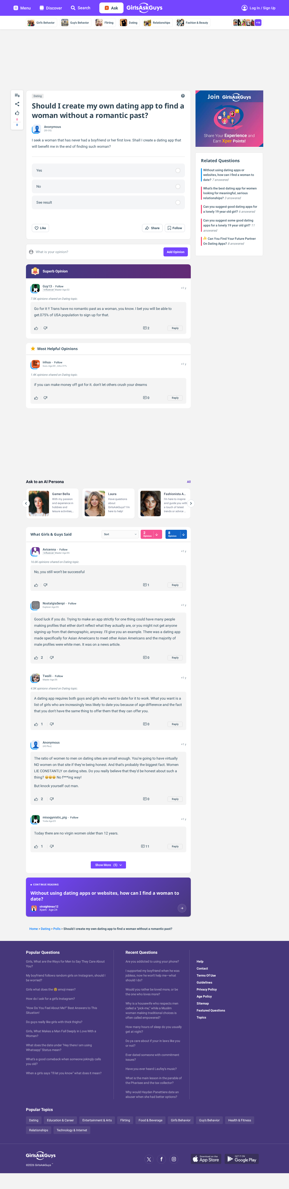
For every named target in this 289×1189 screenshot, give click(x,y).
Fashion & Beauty (197, 22)
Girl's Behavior (45, 22)
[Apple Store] (208, 1159)
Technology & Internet (72, 1130)
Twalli (47, 676)
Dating (133, 22)
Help (200, 961)
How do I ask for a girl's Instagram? (50, 998)
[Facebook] (161, 1159)
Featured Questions (211, 1010)
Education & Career (60, 1120)
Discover (54, 8)
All (189, 482)
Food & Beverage (150, 1120)
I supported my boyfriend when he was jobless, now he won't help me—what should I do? (152, 975)
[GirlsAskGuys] (41, 1159)
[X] (149, 1159)
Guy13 (47, 286)
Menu (25, 8)
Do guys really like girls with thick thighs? (54, 1022)
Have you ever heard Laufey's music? (151, 1069)
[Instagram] (173, 1159)
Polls (57, 929)
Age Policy (204, 996)
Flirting (109, 22)
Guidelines (204, 982)
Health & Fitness (239, 1120)
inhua (47, 362)
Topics (201, 1017)
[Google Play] (243, 1159)
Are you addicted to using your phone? (152, 961)
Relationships (161, 22)
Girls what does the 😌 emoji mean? (51, 989)
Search (84, 7)
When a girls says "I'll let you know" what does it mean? (64, 1073)
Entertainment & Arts (97, 1120)
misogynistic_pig (55, 817)
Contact (202, 968)
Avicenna (49, 549)
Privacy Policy (207, 989)
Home (33, 929)
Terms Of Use (206, 975)
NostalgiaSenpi (54, 603)
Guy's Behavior (79, 22)
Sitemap (203, 1003)
